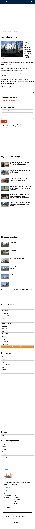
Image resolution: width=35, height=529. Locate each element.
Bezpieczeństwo (6, 356)
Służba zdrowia (6, 364)
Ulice (19, 31)
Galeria (16, 501)
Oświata (4, 367)
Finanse (4, 318)
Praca (3, 451)
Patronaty (6, 497)
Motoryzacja (5, 323)
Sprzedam (4, 449)
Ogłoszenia (17, 499)
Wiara (3, 372)
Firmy (15, 495)
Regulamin (7, 493)
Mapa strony (7, 495)
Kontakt (16, 505)
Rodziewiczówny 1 (16, 275)
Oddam (4, 446)
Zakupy (4, 339)
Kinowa (12, 283)
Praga (15, 31)
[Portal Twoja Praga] (8, 476)
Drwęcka (13, 243)
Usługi (3, 336)
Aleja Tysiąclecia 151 (17, 259)
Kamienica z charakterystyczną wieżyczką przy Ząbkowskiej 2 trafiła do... (20, 188)
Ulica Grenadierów (9, 100)
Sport (3, 328)
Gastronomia (5, 321)
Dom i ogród (5, 310)
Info (15, 492)
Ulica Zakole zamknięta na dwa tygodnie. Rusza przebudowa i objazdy (20, 204)
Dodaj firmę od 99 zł (17, 347)
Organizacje (5, 362)
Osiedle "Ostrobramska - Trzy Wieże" (19, 267)
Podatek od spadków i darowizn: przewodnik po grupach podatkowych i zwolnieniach (20, 196)
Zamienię (4, 454)
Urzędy (4, 369)
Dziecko (4, 313)
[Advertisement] (17, 16)
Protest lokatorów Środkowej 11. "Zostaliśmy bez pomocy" (21, 163)
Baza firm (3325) (8, 304)
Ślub (3, 331)
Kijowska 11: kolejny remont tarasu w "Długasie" (21, 171)
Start (15, 490)
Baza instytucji (7, 353)
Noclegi (4, 326)
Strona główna (6, 31)
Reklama (16, 503)
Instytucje (16, 497)
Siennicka (13, 251)
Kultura (3, 359)
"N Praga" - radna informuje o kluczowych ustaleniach (20, 179)
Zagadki (4, 435)
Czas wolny (5, 308)
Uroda (3, 334)
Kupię (3, 444)
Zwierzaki (4, 344)
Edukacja (4, 315)
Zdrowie (4, 341)
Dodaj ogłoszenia (6, 457)
